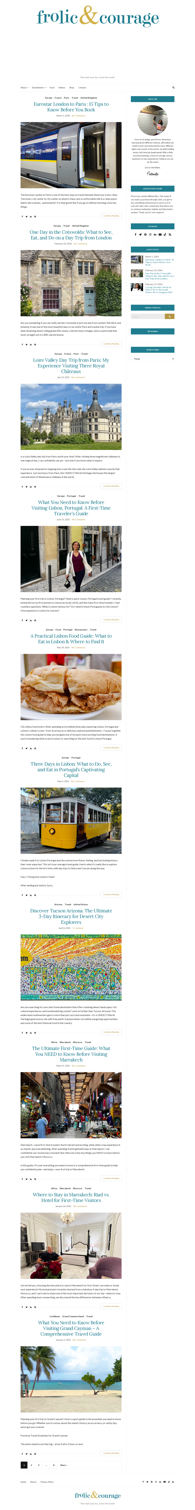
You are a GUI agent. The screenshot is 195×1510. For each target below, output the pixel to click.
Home (23, 1482)
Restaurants (81, 629)
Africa (54, 1042)
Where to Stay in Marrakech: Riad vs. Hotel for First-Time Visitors (71, 1197)
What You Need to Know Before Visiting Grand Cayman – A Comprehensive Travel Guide (71, 1328)
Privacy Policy (47, 1482)
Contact (82, 87)
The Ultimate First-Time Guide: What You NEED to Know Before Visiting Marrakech (71, 1054)
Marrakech (65, 1042)
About (24, 87)
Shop (71, 87)
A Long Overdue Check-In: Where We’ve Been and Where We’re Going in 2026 (158, 290)
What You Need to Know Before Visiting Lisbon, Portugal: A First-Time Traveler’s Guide (71, 507)
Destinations (38, 87)
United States (81, 904)
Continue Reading (111, 216)
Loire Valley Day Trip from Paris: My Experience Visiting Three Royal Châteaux (71, 365)
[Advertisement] (97, 52)
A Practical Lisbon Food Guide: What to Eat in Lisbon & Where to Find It (71, 638)
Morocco (77, 1042)
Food (52, 87)
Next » (63, 1465)
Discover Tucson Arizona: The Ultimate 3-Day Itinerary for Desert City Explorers (71, 916)
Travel (75, 97)
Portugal (71, 496)
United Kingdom (88, 97)
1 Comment (78, 928)
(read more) (156, 152)
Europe (48, 97)
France (58, 97)
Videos (61, 87)
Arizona (58, 904)
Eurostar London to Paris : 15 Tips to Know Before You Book (71, 107)
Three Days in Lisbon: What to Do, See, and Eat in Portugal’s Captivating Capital (71, 769)
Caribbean (55, 1316)
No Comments (79, 115)
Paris (66, 97)
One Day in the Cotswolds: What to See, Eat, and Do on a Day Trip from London (71, 235)
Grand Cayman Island (73, 1316)
